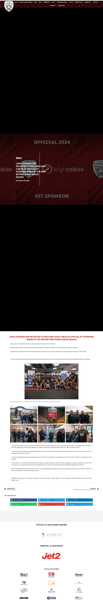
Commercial (87, 2)
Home (16, 2)
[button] (23, 500)
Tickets (71, 2)
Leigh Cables (34, 343)
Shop (36, 2)
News (40, 2)
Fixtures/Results (79, 2)
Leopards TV (53, 5)
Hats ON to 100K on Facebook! (25, 2)
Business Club (62, 5)
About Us (95, 2)
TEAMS (53, 2)
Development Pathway (62, 2)
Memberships (46, 2)
